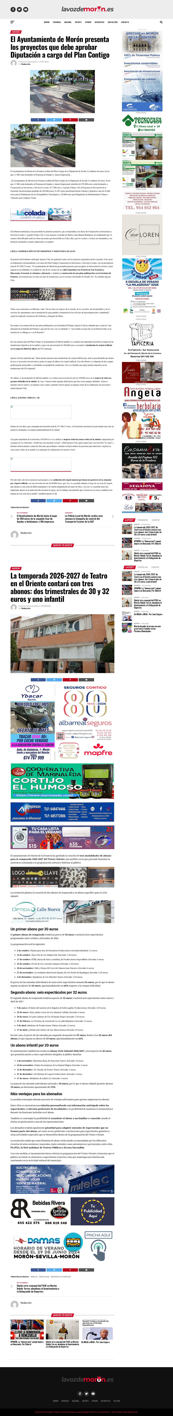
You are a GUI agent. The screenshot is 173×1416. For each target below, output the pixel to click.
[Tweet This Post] (54, 120)
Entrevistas (99, 22)
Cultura (116, 1401)
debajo (35, 1277)
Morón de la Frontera (61, 1277)
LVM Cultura (113, 22)
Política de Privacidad (44, 1412)
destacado (44, 1277)
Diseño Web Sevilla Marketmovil (125, 1412)
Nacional (67, 22)
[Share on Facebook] (38, 120)
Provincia (57, 22)
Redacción (25, 64)
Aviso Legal (76, 1412)
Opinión (88, 22)
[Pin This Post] (70, 120)
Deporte (78, 22)
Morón (46, 22)
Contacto (125, 22)
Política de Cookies (62, 1412)
